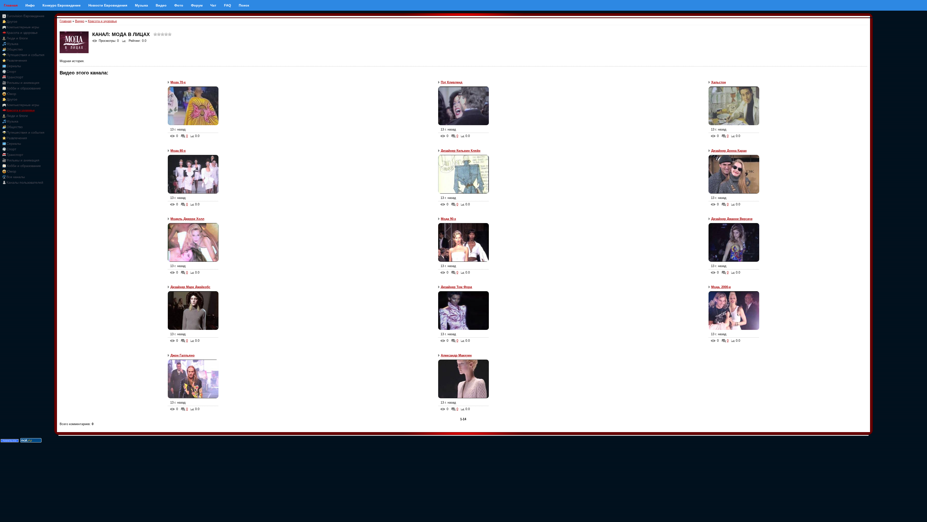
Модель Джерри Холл (187, 219)
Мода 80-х (178, 150)
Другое (12, 21)
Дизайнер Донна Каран (729, 150)
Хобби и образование (24, 88)
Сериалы (14, 66)
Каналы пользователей (25, 182)
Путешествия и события (25, 55)
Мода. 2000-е (721, 287)
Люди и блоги (17, 38)
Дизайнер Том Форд (456, 287)
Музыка (12, 44)
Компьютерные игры (23, 27)
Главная (65, 21)
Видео (79, 21)
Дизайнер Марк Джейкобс (190, 287)
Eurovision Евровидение (25, 16)
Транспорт (15, 77)
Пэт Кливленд (451, 82)
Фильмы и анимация (23, 83)
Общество (15, 49)
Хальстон (718, 82)
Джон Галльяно (182, 355)
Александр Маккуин (456, 355)
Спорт (11, 71)
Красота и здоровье (22, 33)
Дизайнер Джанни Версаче (731, 219)
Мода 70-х (178, 82)
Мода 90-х (448, 219)
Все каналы (16, 177)
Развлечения (17, 60)
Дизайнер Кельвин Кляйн (460, 150)
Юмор (11, 94)
